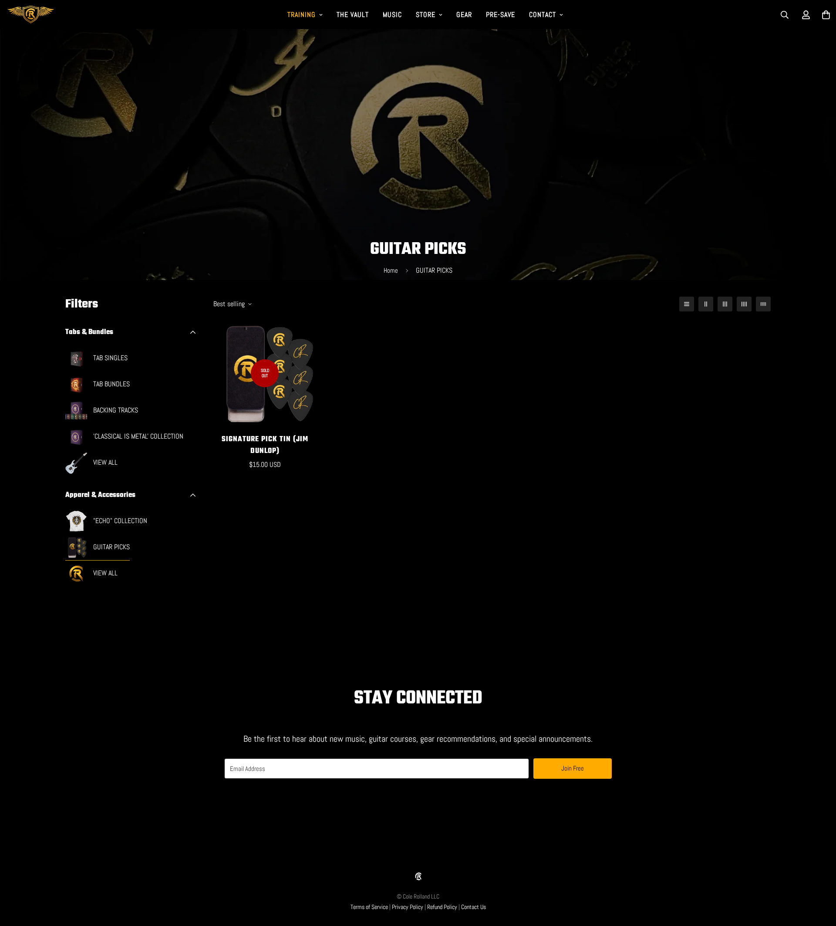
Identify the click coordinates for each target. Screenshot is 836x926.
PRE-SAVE (500, 14)
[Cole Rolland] (31, 14)
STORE (425, 14)
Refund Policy (442, 907)
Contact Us (473, 907)
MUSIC (392, 14)
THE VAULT (353, 14)
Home (391, 270)
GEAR (464, 14)
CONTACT (542, 14)
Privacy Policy (407, 907)
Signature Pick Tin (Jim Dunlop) (265, 445)
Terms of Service (369, 907)
